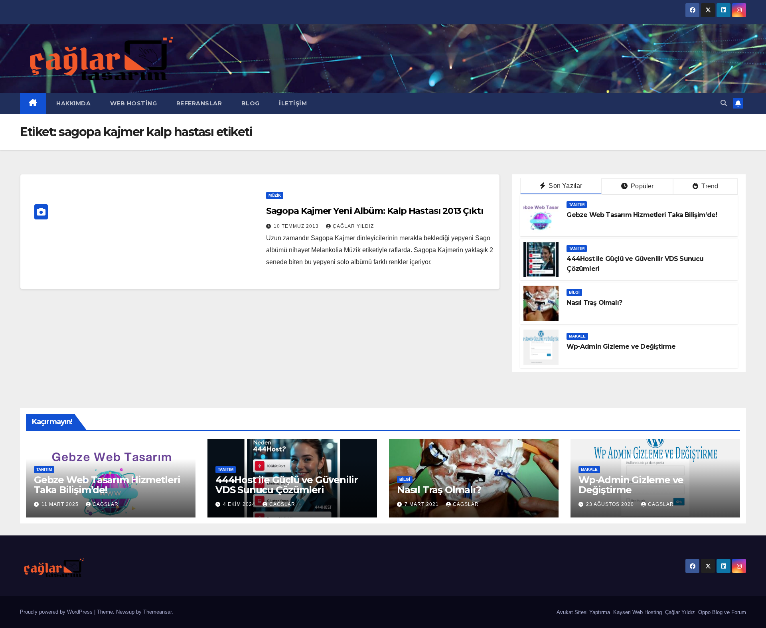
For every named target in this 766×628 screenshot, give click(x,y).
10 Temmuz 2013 (297, 226)
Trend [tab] (709, 186)
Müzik (274, 195)
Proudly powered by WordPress (57, 612)
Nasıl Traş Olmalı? (594, 302)
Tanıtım (576, 204)
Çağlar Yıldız (679, 612)
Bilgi (574, 292)
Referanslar (198, 103)
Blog (249, 103)
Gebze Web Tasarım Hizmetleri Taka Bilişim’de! (642, 215)
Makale (577, 336)
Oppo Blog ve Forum (721, 612)
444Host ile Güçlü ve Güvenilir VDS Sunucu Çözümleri (286, 485)
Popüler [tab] (641, 186)
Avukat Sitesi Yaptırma (582, 612)
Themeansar (157, 612)
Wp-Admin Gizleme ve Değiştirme (621, 346)
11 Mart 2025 (60, 504)
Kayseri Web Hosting (637, 612)
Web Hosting (132, 103)
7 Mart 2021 (422, 504)
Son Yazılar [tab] (564, 185)
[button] (724, 103)
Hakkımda (73, 103)
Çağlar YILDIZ (353, 226)
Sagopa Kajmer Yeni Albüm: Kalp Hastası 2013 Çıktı (374, 210)
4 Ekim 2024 (240, 504)
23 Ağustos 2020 (611, 504)
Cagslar (105, 504)
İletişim (292, 103)
